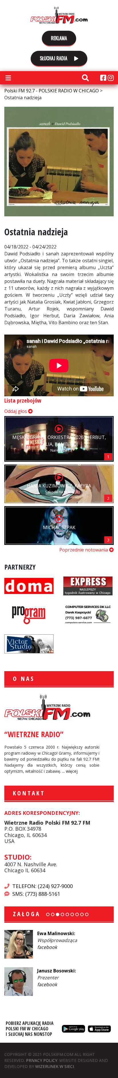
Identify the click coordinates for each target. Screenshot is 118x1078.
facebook (63, 947)
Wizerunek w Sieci (54, 1066)
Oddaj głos (16, 411)
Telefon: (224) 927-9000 (42, 886)
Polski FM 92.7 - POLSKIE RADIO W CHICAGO (59, 14)
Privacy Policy (41, 1060)
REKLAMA (59, 38)
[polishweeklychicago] (29, 614)
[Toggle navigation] (8, 77)
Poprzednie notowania (84, 550)
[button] (48, 914)
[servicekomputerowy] (88, 614)
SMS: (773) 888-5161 (36, 893)
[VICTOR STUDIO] (29, 643)
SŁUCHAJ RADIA (54, 58)
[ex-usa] (88, 585)
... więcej (70, 771)
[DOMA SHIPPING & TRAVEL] (29, 585)
